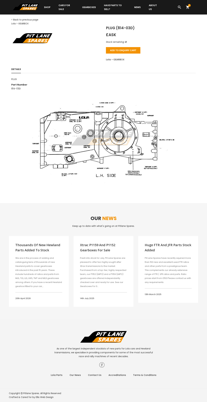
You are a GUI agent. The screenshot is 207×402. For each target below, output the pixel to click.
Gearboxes (89, 7)
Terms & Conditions (144, 375)
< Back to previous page (24, 19)
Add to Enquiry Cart (123, 50)
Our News (75, 375)
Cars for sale (64, 7)
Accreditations (117, 375)
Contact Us (94, 375)
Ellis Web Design (45, 397)
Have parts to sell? (113, 7)
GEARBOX (23, 23)
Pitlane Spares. (31, 393)
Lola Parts (56, 375)
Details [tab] (16, 69)
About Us (153, 7)
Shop (47, 7)
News (137, 7)
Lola (13, 23)
